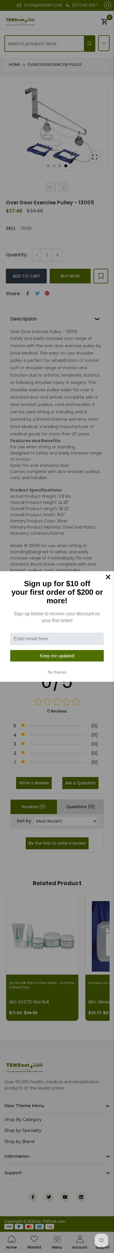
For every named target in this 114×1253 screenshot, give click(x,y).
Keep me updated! (57, 655)
